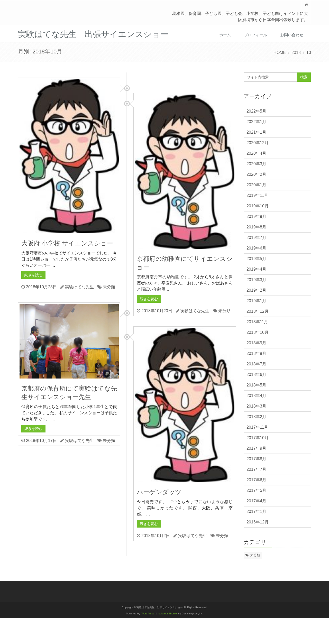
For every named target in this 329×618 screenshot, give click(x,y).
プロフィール (255, 35)
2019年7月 (256, 237)
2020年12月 (257, 143)
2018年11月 (257, 322)
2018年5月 (256, 385)
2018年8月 (256, 353)
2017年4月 (256, 501)
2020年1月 (256, 185)
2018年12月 (257, 311)
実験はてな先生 (79, 287)
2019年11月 (257, 195)
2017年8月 (256, 459)
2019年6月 (256, 248)
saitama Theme (168, 613)
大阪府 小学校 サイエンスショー (67, 243)
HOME (279, 52)
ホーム (225, 35)
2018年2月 (256, 416)
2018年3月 (256, 406)
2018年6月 (256, 374)
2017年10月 (257, 438)
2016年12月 (257, 522)
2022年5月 (256, 111)
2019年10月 (257, 206)
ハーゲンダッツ (159, 491)
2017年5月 (256, 490)
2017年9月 (256, 448)
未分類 (109, 287)
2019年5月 (256, 258)
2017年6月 (256, 480)
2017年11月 (257, 427)
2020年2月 (256, 174)
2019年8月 (256, 227)
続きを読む (33, 275)
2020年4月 (256, 153)
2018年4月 (256, 395)
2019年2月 (256, 290)
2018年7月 (256, 364)
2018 (296, 52)
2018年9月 (256, 343)
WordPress (147, 613)
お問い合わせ (291, 35)
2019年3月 (256, 280)
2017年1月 (256, 511)
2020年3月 (256, 164)
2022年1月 (256, 121)
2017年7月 (256, 469)
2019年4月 (256, 269)
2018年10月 (257, 332)
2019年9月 (256, 216)
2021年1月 (256, 132)
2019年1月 (256, 301)
